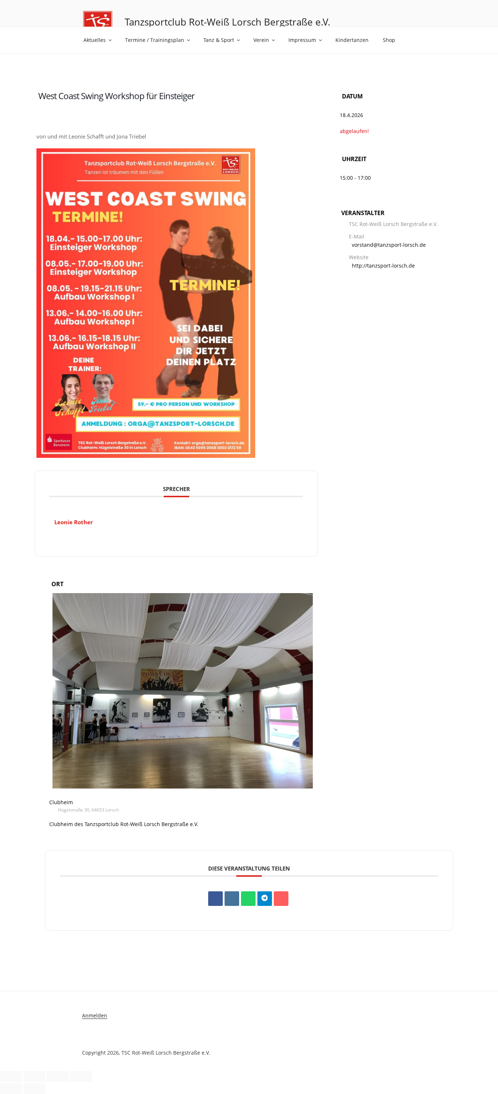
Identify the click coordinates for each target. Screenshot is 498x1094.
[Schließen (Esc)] (81, 1076)
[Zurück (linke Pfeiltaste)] (11, 1088)
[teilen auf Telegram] (264, 898)
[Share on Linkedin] (232, 898)
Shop (389, 39)
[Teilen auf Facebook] (215, 898)
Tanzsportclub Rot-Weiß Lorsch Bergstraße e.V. (227, 21)
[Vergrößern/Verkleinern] (11, 1076)
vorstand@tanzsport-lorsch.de (389, 244)
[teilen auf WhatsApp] (248, 898)
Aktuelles (94, 39)
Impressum (302, 39)
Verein (261, 39)
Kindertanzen (352, 39)
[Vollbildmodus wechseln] (34, 1076)
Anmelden (94, 1015)
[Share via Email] (281, 898)
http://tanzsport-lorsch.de (383, 265)
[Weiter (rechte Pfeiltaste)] (34, 1088)
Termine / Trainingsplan (154, 39)
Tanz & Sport (218, 39)
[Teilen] (58, 1076)
